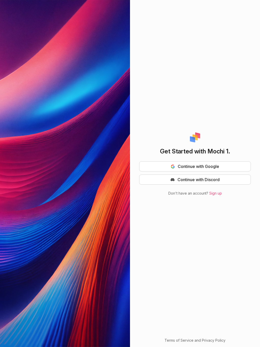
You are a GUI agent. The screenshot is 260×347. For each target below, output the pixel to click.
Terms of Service (179, 340)
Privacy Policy (213, 340)
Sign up (215, 193)
